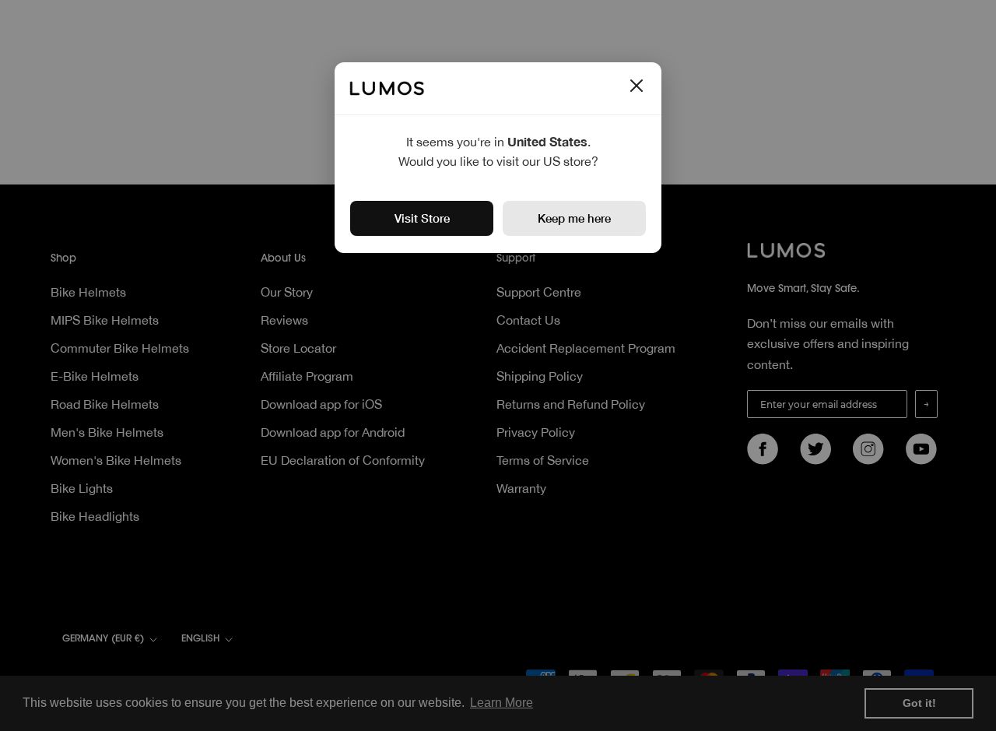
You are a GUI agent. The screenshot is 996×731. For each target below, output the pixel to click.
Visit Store (422, 218)
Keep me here (574, 218)
